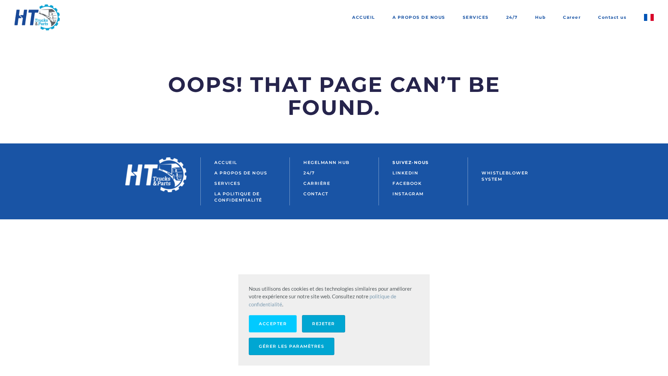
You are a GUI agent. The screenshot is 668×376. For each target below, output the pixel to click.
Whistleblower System (505, 176)
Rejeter (323, 323)
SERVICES (476, 17)
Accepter (273, 323)
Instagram (408, 193)
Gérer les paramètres (291, 346)
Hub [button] (540, 17)
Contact (315, 193)
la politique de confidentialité (238, 197)
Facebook (407, 183)
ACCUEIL (363, 17)
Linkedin (405, 172)
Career (572, 17)
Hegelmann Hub (326, 162)
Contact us (612, 17)
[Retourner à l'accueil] (38, 17)
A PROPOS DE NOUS (418, 17)
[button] (649, 17)
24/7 (512, 17)
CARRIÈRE (316, 183)
